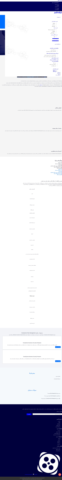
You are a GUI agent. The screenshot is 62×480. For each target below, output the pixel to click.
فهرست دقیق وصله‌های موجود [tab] (58, 173)
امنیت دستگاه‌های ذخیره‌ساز (54, 59)
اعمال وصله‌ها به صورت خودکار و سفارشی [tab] (56, 172)
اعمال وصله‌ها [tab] (60, 162)
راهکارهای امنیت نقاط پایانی (54, 48)
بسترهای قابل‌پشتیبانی (57, 378)
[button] (37, 15)
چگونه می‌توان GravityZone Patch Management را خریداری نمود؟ (50, 398)
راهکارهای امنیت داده (55, 61)
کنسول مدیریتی (58, 376)
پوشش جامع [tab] (60, 164)
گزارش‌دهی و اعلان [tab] (59, 174)
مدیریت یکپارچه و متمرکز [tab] (58, 163)
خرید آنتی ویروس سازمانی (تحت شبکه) (52, 53)
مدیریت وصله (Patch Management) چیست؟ (53, 393)
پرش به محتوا (60, 0)
